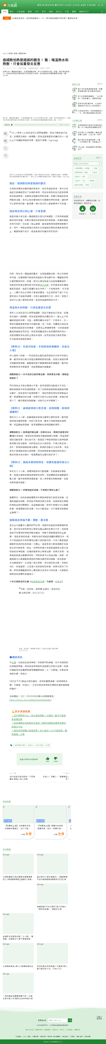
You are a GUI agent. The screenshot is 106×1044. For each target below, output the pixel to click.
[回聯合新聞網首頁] (5, 5)
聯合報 (41, 5)
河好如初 (60, 5)
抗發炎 (58, 581)
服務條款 (43, 1036)
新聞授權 (35, 1036)
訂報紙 (72, 1036)
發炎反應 (44, 284)
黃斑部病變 (79, 185)
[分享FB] (5, 133)
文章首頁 (69, 1030)
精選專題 (47, 1030)
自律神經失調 (37, 581)
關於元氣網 (29, 1030)
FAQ (24, 1036)
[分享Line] (5, 140)
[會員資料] (99, 5)
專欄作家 (77, 1030)
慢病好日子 (84, 11)
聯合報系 (65, 1036)
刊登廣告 (18, 1036)
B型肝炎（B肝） (81, 176)
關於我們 (80, 1036)
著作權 (50, 1036)
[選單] (102, 5)
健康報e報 (42, 1020)
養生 (12, 11)
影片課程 (7, 821)
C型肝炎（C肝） (81, 181)
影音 (44, 11)
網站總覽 (87, 1036)
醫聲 (74, 11)
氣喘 (87, 185)
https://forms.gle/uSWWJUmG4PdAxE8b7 (31, 699)
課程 (51, 11)
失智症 (94, 172)
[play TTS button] (12, 125)
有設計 (69, 5)
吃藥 (14, 662)
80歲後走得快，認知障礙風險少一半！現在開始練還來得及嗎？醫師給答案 (45, 18)
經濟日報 (50, 5)
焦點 (5, 11)
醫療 (30, 11)
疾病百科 (55, 1030)
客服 (29, 1036)
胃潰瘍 (91, 181)
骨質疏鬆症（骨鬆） (82, 172)
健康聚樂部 (38, 1030)
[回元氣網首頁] (12, 5)
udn (4, 53)
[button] (102, 11)
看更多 (100, 84)
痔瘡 (95, 168)
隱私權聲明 (56, 1036)
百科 (37, 11)
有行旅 (77, 5)
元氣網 (10, 53)
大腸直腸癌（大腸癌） (83, 168)
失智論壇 (21, 11)
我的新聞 (92, 5)
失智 (67, 11)
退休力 (59, 11)
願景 (84, 5)
